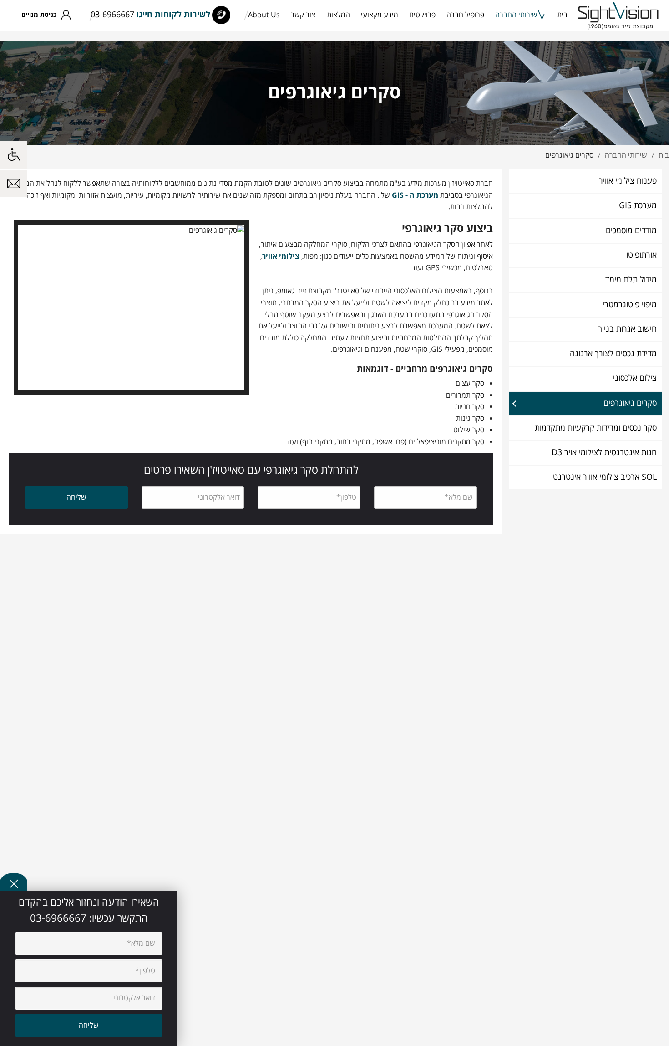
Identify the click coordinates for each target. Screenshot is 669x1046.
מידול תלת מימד (631, 280)
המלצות (338, 15)
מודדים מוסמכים (631, 231)
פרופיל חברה (465, 15)
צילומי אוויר (280, 256)
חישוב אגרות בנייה (627, 329)
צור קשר (303, 15)
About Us (264, 15)
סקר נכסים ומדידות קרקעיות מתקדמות (596, 428)
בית (562, 15)
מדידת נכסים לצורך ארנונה (613, 354)
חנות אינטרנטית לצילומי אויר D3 (604, 452)
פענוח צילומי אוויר (628, 181)
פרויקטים (422, 15)
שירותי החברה (516, 15)
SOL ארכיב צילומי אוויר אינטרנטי (604, 477)
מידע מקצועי (379, 15)
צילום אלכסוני (635, 378)
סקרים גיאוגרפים (630, 403)
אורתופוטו (641, 255)
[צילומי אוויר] (618, 15)
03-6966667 (112, 15)
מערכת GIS (638, 205)
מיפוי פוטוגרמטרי (630, 304)
